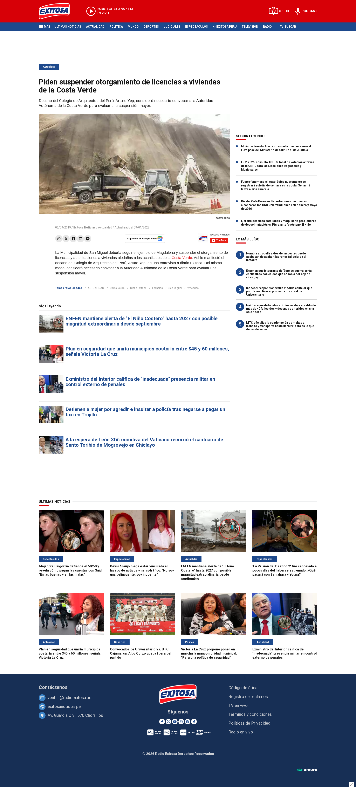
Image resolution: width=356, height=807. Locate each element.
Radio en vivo (240, 732)
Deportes (151, 26)
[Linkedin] (80, 238)
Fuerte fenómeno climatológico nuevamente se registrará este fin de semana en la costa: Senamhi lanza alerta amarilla (275, 185)
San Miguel (175, 287)
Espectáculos (196, 26)
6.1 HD (284, 11)
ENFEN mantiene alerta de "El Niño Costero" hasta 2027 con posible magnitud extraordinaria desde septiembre (142, 321)
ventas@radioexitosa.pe (69, 697)
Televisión (250, 26)
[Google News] (187, 721)
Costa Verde (182, 258)
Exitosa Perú (226, 26)
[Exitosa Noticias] (57, 11)
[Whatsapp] (58, 238)
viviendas (193, 287)
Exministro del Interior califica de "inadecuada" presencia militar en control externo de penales (140, 381)
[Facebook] (73, 238)
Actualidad (95, 26)
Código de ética (242, 687)
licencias (157, 287)
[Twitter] (66, 238)
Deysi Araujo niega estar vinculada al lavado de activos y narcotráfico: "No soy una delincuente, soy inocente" (142, 570)
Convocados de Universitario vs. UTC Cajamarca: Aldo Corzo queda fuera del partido (140, 653)
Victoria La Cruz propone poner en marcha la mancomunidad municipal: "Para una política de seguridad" (209, 653)
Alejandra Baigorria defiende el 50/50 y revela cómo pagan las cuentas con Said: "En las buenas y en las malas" (70, 570)
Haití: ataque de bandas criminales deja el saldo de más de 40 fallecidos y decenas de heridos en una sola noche (281, 309)
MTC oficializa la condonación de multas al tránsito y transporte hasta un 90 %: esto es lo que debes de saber (280, 326)
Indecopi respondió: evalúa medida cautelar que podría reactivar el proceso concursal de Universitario (279, 291)
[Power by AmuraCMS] (307, 770)
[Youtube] (175, 721)
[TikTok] (194, 721)
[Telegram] (87, 238)
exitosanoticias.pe (64, 706)
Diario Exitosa (138, 287)
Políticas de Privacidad (249, 723)
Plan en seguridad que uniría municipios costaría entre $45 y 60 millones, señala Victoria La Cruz (147, 351)
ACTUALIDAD (96, 287)
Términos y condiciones (250, 714)
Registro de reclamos (248, 696)
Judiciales (172, 26)
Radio (267, 26)
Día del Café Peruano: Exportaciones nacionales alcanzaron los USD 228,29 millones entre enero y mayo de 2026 (279, 205)
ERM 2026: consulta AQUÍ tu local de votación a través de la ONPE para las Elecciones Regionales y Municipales (277, 165)
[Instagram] (181, 721)
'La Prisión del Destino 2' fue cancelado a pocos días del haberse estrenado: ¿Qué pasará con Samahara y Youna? (284, 570)
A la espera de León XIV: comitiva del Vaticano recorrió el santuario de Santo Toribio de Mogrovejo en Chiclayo (144, 442)
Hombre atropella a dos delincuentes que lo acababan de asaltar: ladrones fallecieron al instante (276, 257)
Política (116, 26)
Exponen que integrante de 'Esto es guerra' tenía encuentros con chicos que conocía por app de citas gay (279, 274)
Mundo (133, 26)
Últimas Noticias (67, 26)
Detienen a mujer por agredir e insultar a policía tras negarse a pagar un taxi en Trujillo (145, 412)
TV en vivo (238, 705)
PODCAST (309, 11)
